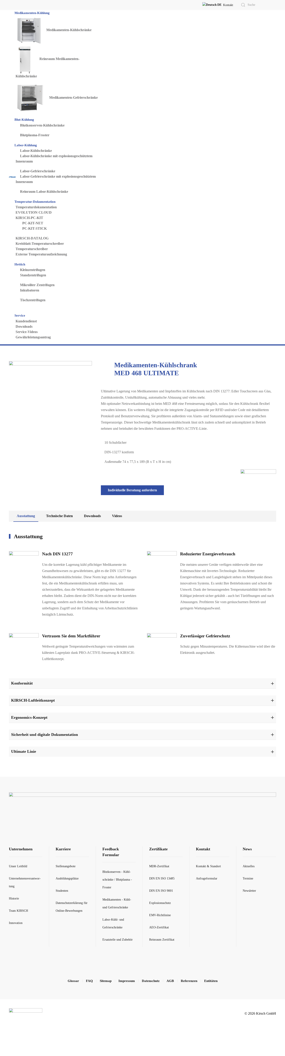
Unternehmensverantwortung (25, 882)
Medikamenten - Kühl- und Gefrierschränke (116, 903)
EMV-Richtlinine (160, 915)
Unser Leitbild (18, 866)
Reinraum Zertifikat (161, 939)
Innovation (15, 923)
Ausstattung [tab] (26, 516)
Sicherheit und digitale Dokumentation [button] (44, 734)
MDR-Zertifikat (159, 866)
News (247, 849)
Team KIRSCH (18, 910)
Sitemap (106, 981)
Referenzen (189, 981)
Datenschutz (151, 981)
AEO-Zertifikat (159, 927)
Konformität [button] (22, 683)
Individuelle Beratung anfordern (132, 490)
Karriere (63, 849)
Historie (14, 898)
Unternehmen (21, 849)
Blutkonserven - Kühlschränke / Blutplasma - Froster (117, 879)
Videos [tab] (117, 516)
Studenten (62, 890)
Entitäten (211, 981)
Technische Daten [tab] (59, 516)
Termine (248, 878)
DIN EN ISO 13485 (162, 878)
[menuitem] (32, 13)
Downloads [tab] (92, 516)
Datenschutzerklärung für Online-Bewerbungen (72, 906)
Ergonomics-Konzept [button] (29, 717)
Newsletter (249, 890)
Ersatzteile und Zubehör (117, 939)
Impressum (126, 981)
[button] (212, 5)
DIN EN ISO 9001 (161, 890)
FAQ (89, 981)
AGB (170, 981)
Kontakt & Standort (208, 866)
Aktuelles (248, 866)
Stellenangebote (65, 866)
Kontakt (228, 5)
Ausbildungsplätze (67, 878)
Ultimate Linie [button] (23, 751)
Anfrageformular (206, 878)
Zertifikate (158, 849)
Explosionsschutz (160, 903)
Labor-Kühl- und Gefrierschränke (113, 923)
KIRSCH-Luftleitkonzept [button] (33, 700)
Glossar (73, 981)
